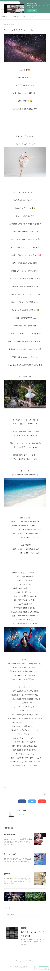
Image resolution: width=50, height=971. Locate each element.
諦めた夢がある (10, 834)
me (24, 16)
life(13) (5, 787)
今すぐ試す (32, 10)
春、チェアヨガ (10, 854)
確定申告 (7, 874)
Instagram (15, 16)
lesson (4, 16)
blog (31, 16)
